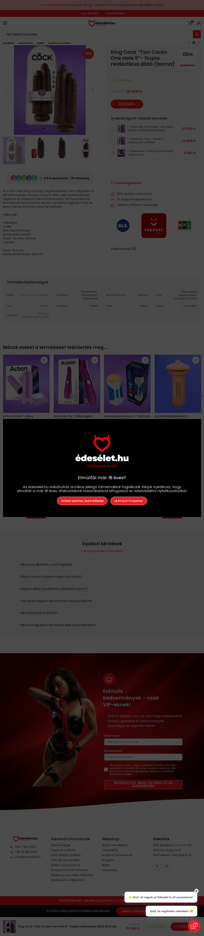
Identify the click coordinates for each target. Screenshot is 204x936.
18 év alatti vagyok (129, 501)
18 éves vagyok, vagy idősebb (82, 501)
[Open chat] (194, 926)
